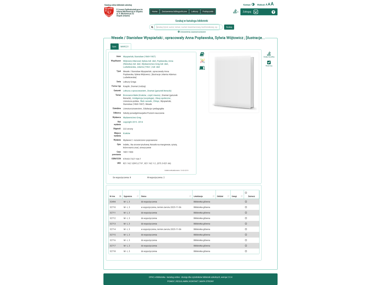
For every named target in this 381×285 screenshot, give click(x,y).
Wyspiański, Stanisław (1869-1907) (139, 56)
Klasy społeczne (163, 98)
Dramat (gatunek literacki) (159, 90)
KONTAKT (194, 281)
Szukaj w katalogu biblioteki (191, 20)
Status (143, 196)
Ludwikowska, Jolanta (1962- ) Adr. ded (141, 66)
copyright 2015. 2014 (133, 121)
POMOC (171, 281)
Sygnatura (128, 196)
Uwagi (234, 196)
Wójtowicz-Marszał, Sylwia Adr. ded (139, 60)
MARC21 (125, 46)
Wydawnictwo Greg (132, 117)
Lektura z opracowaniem (134, 90)
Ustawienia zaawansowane (193, 31)
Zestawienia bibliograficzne (174, 11)
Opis (114, 46)
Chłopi (156, 101)
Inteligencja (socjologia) (143, 98)
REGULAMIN (182, 281)
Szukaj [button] (229, 27)
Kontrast (247, 4)
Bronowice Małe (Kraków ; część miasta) (141, 95)
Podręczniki (208, 11)
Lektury (194, 11)
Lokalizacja (198, 196)
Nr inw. (112, 196)
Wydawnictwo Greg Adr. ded (155, 63)
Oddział (220, 196)
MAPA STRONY (207, 281)
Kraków (126, 133)
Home (154, 11)
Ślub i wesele (146, 101)
